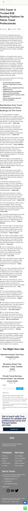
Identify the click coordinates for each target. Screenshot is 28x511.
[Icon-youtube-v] (21, 490)
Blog (20, 29)
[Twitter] (17, 490)
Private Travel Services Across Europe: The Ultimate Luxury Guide (12, 378)
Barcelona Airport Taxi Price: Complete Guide (13, 397)
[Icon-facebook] (4, 490)
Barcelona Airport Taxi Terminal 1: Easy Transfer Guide (12, 366)
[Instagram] (8, 490)
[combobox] (9, 388)
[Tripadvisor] (12, 490)
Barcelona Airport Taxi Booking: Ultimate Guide (13, 395)
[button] (27, 2)
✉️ (25, 502)
